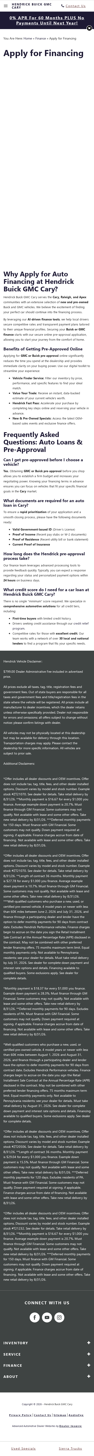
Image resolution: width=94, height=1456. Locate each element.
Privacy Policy (20, 1415)
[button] (89, 28)
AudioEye (76, 1415)
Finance (40, 38)
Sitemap (60, 1415)
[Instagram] (59, 1317)
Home (28, 38)
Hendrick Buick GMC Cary (58, 1404)
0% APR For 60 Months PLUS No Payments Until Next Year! (47, 20)
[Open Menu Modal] (6, 6)
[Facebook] (35, 1317)
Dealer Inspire (70, 1425)
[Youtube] (47, 1317)
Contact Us (42, 1415)
